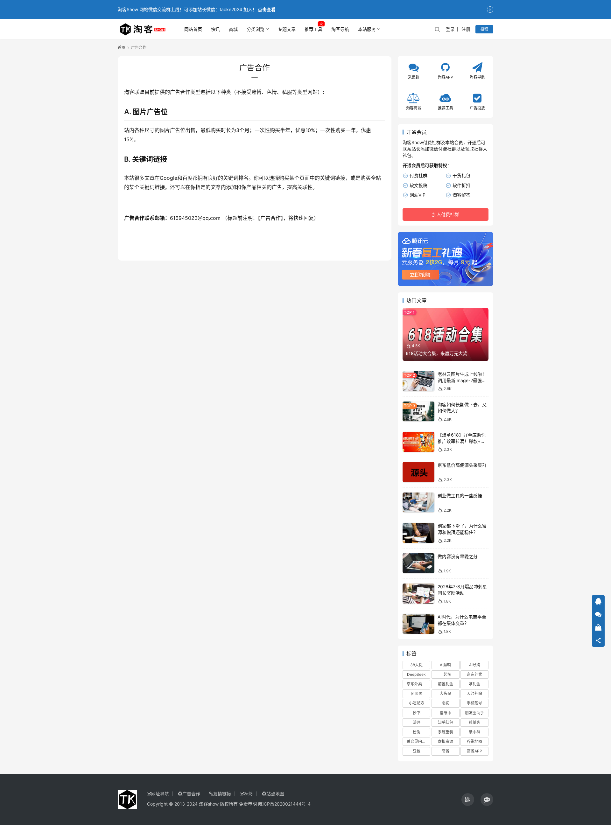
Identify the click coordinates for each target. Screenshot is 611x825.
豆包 (416, 751)
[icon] (467, 799)
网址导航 (160, 793)
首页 (121, 47)
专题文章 (287, 29)
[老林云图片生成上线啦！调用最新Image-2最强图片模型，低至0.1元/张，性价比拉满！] (418, 381)
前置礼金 (445, 684)
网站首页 (193, 29)
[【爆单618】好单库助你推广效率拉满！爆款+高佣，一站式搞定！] (418, 442)
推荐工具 (313, 29)
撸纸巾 (445, 712)
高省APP (474, 751)
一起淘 (445, 674)
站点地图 (275, 793)
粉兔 (416, 732)
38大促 (416, 664)
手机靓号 (474, 703)
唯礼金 (474, 684)
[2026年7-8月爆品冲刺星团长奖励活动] (418, 594)
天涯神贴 (474, 693)
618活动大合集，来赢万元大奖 (436, 353)
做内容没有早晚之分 (458, 556)
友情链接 (222, 793)
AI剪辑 (445, 664)
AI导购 (474, 664)
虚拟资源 (445, 741)
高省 (445, 751)
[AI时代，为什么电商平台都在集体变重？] (418, 624)
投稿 (484, 29)
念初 (445, 703)
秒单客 (474, 722)
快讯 (215, 29)
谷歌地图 (474, 741)
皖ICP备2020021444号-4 (284, 804)
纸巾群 (474, 732)
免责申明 (248, 804)
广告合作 (191, 793)
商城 (233, 29)
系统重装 (445, 732)
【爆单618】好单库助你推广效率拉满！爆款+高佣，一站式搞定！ (462, 441)
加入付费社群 (445, 214)
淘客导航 (340, 29)
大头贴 (445, 693)
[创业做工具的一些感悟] (418, 503)
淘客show (209, 804)
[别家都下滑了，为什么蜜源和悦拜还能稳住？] (418, 533)
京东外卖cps (417, 684)
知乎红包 (445, 722)
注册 (465, 29)
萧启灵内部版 (418, 741)
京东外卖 (474, 674)
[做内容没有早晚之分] (418, 563)
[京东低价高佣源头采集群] (418, 472)
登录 (450, 29)
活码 (416, 722)
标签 (248, 793)
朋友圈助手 (474, 712)
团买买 (416, 693)
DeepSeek (416, 674)
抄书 (416, 712)
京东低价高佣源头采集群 (462, 465)
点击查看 (267, 9)
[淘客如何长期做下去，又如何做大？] (418, 412)
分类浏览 (255, 29)
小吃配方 (416, 703)
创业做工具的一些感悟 (460, 495)
